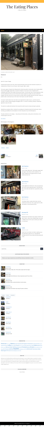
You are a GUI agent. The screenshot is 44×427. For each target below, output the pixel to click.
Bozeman (30, 343)
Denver (7, 147)
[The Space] (29, 129)
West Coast (12, 72)
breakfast (34, 343)
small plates (21, 349)
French (17, 345)
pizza (29, 347)
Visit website (3, 118)
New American (18, 347)
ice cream (32, 345)
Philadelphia (25, 347)
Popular (3, 295)
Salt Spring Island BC (37, 347)
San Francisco (25, 166)
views (39, 349)
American (3, 147)
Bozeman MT (25, 212)
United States (7, 72)
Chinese (6, 345)
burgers (41, 343)
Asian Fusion (8, 343)
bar (15, 343)
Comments (12, 295)
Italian (35, 345)
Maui (41, 345)
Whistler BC (10, 350)
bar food (18, 343)
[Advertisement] (22, 20)
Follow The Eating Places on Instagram (22, 423)
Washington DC (4, 350)
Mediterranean (3, 347)
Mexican (7, 347)
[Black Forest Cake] (12, 139)
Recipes (32, 347)
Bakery (13, 343)
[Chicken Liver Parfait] (39, 129)
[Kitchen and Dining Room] (18, 129)
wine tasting (14, 350)
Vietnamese (35, 349)
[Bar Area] (7, 129)
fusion (20, 345)
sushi (24, 349)
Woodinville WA (18, 350)
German (22, 345)
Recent (7, 295)
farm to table (13, 345)
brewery (38, 343)
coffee (9, 345)
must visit (12, 347)
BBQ (21, 343)
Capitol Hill (2, 345)
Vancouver (29, 349)
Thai (26, 349)
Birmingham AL (25, 343)
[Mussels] (4, 139)
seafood (11, 349)
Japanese (39, 345)
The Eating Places (22, 6)
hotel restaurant (27, 345)
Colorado (3, 72)
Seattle (23, 228)
